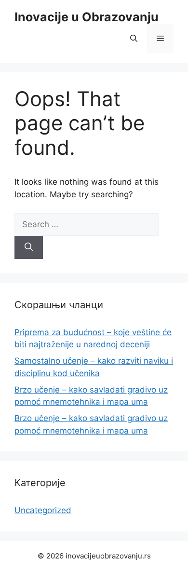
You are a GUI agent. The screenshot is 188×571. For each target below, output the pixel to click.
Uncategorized (42, 510)
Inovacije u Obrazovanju (86, 17)
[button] (134, 38)
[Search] (28, 247)
